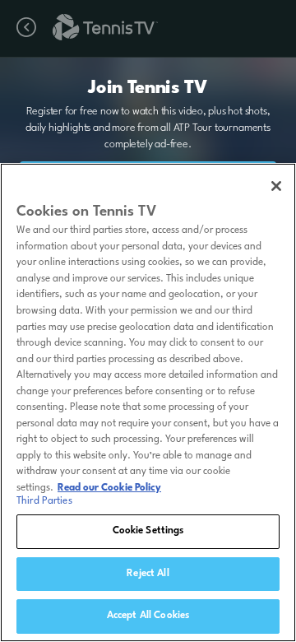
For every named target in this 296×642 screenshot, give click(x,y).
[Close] (276, 186)
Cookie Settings (148, 531)
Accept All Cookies (148, 616)
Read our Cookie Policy (109, 488)
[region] (148, 402)
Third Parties (44, 501)
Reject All (148, 574)
